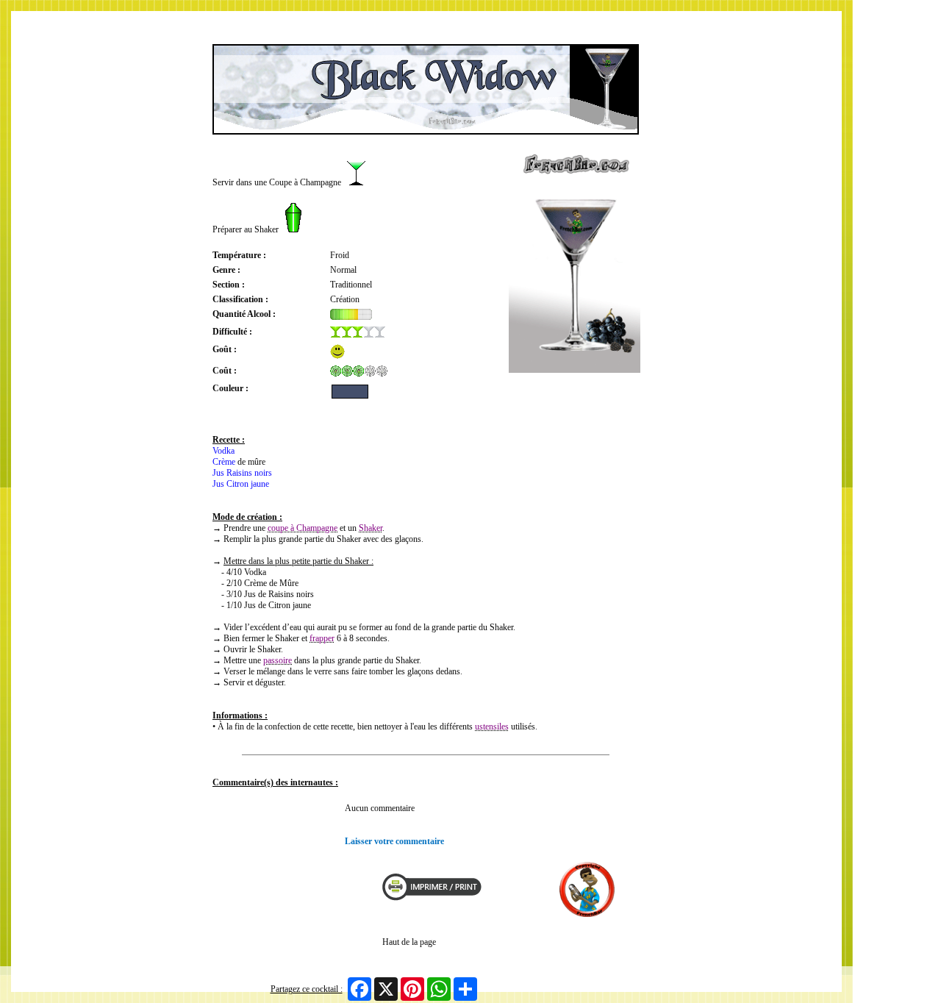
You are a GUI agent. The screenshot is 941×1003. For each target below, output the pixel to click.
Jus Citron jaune (240, 484)
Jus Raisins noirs (242, 473)
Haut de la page (409, 942)
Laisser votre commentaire (394, 841)
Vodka (223, 451)
